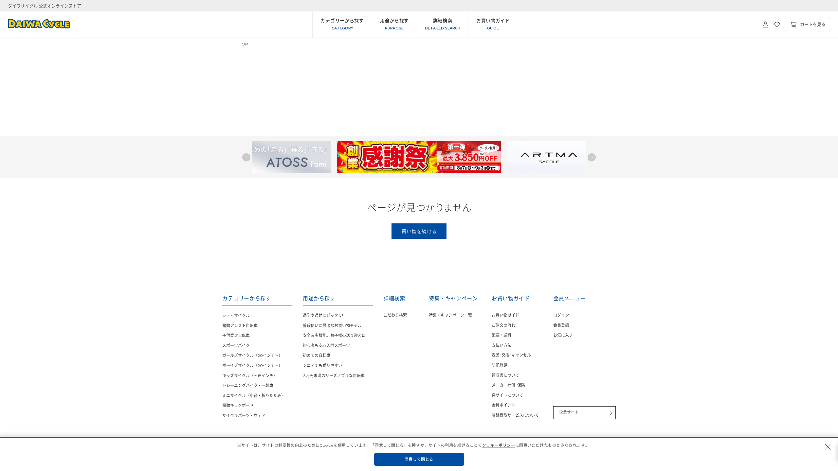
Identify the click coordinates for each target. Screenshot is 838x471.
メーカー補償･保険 (508, 385)
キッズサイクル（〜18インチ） (249, 375)
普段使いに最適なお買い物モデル (332, 325)
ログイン (561, 315)
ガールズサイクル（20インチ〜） (252, 355)
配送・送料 (501, 335)
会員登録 (561, 325)
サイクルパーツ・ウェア (243, 415)
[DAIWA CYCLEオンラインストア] (35, 24)
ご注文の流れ (503, 325)
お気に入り (563, 335)
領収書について (505, 375)
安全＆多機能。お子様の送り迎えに (334, 335)
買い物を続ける (419, 231)
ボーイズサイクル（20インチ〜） (252, 365)
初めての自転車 (316, 355)
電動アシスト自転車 (240, 325)
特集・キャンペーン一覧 (450, 315)
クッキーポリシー (498, 445)
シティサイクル (236, 315)
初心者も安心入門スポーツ (326, 345)
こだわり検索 (395, 315)
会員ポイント (503, 405)
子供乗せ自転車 (236, 335)
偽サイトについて (507, 395)
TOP (243, 44)
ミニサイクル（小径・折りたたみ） (253, 395)
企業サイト (569, 412)
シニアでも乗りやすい (322, 365)
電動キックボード (238, 405)
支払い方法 (501, 345)
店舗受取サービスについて (515, 415)
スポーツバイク (236, 345)
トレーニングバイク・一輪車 (247, 385)
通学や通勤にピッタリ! (323, 315)
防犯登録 (499, 365)
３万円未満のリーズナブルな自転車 (334, 375)
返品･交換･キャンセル (511, 355)
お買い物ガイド (505, 315)
